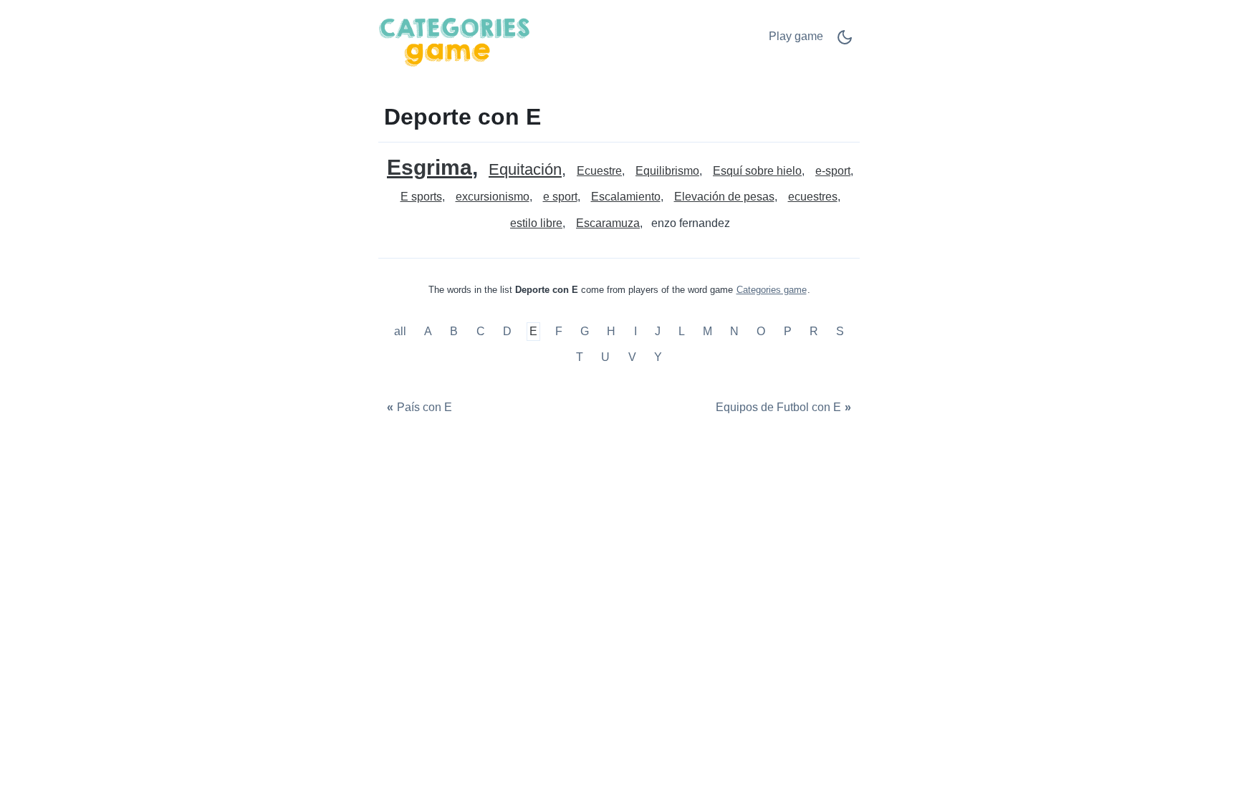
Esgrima (429, 167)
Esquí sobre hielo (757, 171)
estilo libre (536, 223)
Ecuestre (599, 171)
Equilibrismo (667, 171)
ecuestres (813, 197)
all (401, 332)
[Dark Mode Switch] (844, 42)
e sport (560, 197)
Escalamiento (626, 197)
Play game (796, 36)
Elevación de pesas (724, 197)
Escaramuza (608, 223)
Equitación (525, 170)
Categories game (771, 289)
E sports (421, 197)
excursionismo (492, 197)
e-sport (832, 171)
